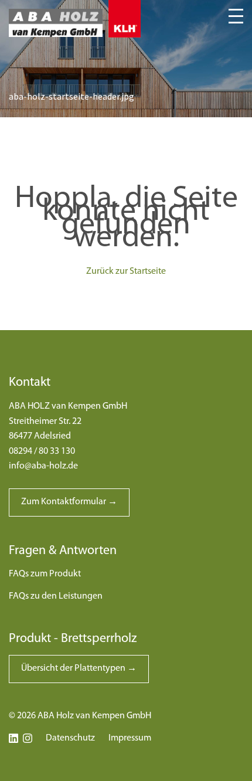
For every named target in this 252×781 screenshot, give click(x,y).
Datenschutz (70, 738)
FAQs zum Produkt (45, 574)
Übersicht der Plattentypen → (79, 668)
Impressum (129, 738)
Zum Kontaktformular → (69, 502)
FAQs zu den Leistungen (56, 596)
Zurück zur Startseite (126, 271)
